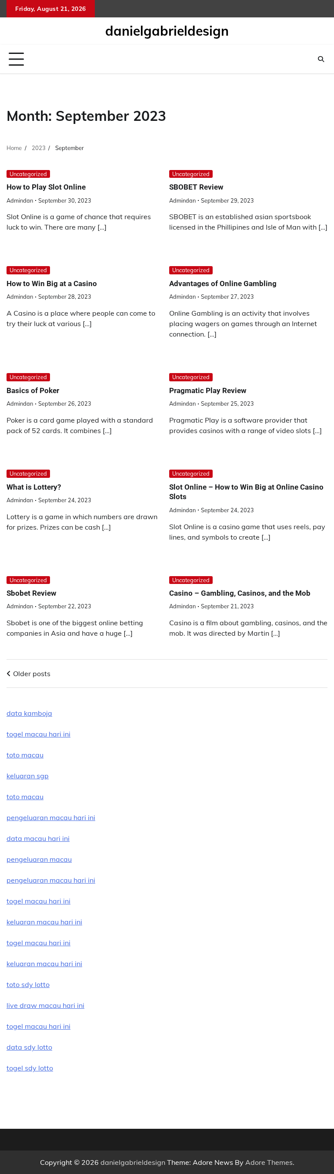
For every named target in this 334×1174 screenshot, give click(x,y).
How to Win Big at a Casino (52, 283)
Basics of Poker (33, 390)
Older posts (31, 673)
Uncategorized (28, 173)
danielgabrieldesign (167, 31)
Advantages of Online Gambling (223, 283)
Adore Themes (269, 1162)
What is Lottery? (34, 487)
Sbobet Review (31, 593)
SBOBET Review (196, 187)
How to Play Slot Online (46, 187)
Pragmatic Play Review (207, 390)
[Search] (320, 59)
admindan (20, 200)
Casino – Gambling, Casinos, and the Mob (240, 593)
